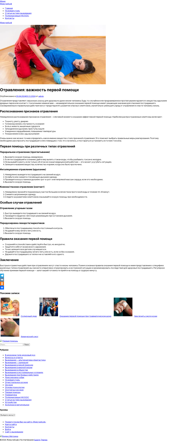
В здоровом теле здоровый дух (20, 355)
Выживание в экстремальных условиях (24, 372)
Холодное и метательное (17, 404)
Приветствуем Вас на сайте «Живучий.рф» (25, 422)
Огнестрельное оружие (16, 382)
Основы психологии (15, 387)
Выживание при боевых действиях (22, 375)
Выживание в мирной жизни (18, 367)
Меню (3, 1)
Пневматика (11, 395)
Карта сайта (11, 424)
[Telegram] (85, 276)
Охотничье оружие (14, 390)
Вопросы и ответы (14, 357)
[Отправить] (85, 288)
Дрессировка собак (14, 377)
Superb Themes (40, 440)
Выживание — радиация (16, 362)
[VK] (85, 280)
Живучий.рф (6, 3)
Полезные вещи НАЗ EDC (17, 15)
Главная (9, 8)
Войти (8, 429)
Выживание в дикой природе (19, 365)
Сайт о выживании (14, 432)
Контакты (9, 18)
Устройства (11, 402)
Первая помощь (10, 341)
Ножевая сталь (12, 10)
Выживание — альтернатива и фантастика (25, 360)
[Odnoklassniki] (85, 284)
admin (41, 96)
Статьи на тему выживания (18, 13)
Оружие (9, 385)
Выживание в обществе (16, 370)
